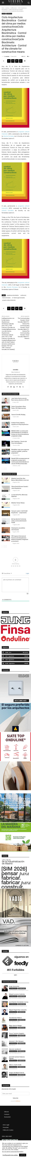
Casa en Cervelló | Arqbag (18, 414)
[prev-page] (3, 469)
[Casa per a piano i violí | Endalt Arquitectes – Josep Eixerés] (6, 513)
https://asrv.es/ (12, 1045)
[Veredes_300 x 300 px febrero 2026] (15, 807)
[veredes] (3, 56)
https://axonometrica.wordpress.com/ (17, 998)
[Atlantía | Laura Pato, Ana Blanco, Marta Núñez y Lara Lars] (6, 480)
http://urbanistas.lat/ (13, 1068)
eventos (7, 8)
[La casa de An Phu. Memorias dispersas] (6, 497)
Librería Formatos (8, 136)
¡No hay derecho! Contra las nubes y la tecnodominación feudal (19, 520)
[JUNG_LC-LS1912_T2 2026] (15, 688)
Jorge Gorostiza (14, 986)
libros (3, 499)
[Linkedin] (14, 386)
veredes (7, 56)
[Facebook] (9, 61)
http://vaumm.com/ (13, 1029)
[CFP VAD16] (15, 903)
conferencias (13, 8)
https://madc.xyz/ (12, 1013)
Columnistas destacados (9, 981)
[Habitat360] (15, 775)
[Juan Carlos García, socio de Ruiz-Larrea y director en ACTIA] (6, 400)
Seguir (26, 656)
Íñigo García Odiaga (15, 1025)
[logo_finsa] (15, 629)
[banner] (15, 932)
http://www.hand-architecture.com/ (16, 1076)
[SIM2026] (15, 874)
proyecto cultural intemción (9, 300)
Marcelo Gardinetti (15, 1049)
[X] (13, 61)
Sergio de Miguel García (16, 1072)
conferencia (23, 295)
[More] (25, 61)
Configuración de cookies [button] (10, 1155)
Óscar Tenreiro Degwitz (16, 1033)
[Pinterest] (17, 61)
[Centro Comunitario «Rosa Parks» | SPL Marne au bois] (6, 409)
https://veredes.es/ (15, 372)
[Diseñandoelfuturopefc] (15, 837)
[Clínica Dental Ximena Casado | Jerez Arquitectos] (6, 489)
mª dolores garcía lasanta (18, 297)
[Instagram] (11, 386)
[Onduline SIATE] (15, 746)
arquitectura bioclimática (13, 295)
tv (2, 482)
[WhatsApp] (20, 61)
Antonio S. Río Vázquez (16, 1041)
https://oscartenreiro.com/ (14, 1037)
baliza (3, 402)
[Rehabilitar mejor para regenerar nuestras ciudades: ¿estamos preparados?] (6, 452)
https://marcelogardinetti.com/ (15, 1053)
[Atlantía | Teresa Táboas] (6, 505)
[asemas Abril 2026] (15, 717)
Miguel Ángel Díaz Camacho (18, 1010)
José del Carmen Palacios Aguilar (17, 1057)
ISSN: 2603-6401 (7, 1136)
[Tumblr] (20, 386)
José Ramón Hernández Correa (18, 1002)
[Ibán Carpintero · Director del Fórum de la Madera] (6, 444)
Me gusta (25, 652)
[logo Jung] (15, 620)
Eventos (5, 856)
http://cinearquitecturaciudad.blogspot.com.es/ (18, 990)
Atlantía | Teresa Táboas (18, 503)
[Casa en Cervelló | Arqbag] (6, 417)
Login (27, 573)
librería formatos (6, 297)
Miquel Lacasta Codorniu (17, 994)
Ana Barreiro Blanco (15, 1018)
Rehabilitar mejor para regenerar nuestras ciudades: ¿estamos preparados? (20, 451)
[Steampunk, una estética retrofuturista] (6, 530)
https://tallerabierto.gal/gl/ (14, 1021)
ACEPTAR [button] (22, 1155)
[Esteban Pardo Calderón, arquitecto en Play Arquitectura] (6, 425)
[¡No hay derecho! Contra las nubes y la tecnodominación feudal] (6, 521)
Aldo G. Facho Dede (15, 1065)
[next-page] (5, 469)
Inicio (3, 8)
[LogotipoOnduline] (15, 638)
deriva (3, 435)
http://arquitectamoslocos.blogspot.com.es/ (18, 1005)
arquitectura (5, 410)
